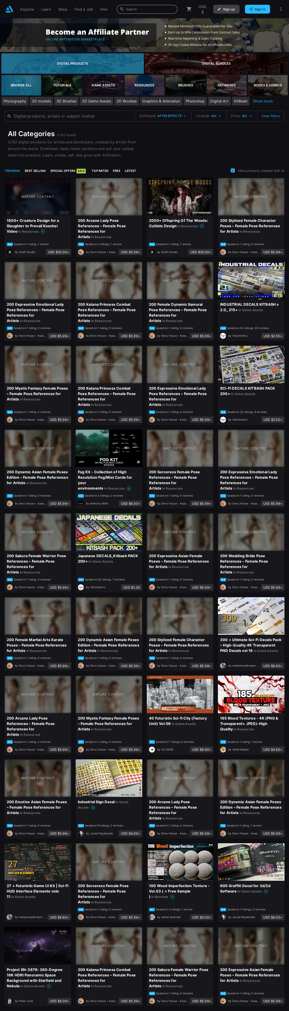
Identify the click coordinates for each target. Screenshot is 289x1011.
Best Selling (35, 171)
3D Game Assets (96, 101)
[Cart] (189, 9)
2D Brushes (127, 101)
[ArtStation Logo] (9, 9)
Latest (130, 171)
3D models (41, 101)
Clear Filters (271, 116)
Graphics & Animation (161, 101)
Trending (12, 171)
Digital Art (219, 101)
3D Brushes (66, 101)
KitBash (240, 101)
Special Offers (67, 171)
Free (116, 171)
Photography (15, 101)
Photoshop (195, 101)
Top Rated (100, 171)
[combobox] (147, 9)
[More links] (281, 9)
